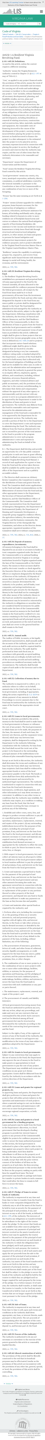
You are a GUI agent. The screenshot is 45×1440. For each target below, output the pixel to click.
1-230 (4, 198)
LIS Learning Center (16, 2)
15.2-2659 (32, 694)
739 (11, 267)
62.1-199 (7, 1216)
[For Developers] (40, 1413)
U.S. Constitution (22, 1406)
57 (3, 537)
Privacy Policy (33, 1431)
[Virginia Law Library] (25, 1395)
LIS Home (12, 1431)
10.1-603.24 (24, 340)
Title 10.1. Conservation (23, 34)
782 (15, 267)
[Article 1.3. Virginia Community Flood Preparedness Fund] (3, 43)
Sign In (33, 1437)
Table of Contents (8, 34)
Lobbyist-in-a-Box (22, 1431)
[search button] (40, 23)
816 (31, 535)
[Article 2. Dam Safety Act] (10, 43)
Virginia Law (22, 18)
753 (27, 535)
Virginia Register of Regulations (22, 1404)
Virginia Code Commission (22, 1401)
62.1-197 (35, 73)
